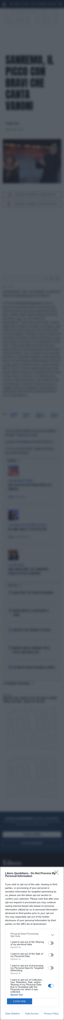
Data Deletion (12, 1013)
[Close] (57, 873)
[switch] (51, 943)
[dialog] (32, 943)
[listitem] (32, 934)
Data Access (32, 1013)
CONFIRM (19, 1001)
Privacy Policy (51, 1013)
